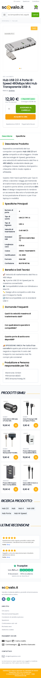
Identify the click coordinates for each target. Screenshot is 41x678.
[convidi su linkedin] (13, 599)
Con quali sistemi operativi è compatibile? (17, 326)
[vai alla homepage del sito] (20, 587)
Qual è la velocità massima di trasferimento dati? (18, 315)
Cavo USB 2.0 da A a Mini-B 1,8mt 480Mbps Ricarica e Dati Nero (30, 485)
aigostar (26, 449)
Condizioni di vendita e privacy (12, 617)
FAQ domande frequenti (10, 614)
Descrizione (7, 136)
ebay (8, 545)
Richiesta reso (7, 626)
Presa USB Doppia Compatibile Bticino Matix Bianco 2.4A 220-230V (30, 454)
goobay (12, 90)
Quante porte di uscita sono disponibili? (17, 338)
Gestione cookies (8, 630)
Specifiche (20, 136)
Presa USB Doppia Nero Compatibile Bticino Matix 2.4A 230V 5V (9, 485)
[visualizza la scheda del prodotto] (10, 407)
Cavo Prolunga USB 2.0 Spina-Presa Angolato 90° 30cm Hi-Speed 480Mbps (30, 422)
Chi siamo (17, 1)
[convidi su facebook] (3, 599)
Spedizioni (26, 1)
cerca (35, 14)
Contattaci (35, 1)
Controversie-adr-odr (9, 623)
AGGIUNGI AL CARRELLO (26, 109)
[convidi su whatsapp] (8, 599)
